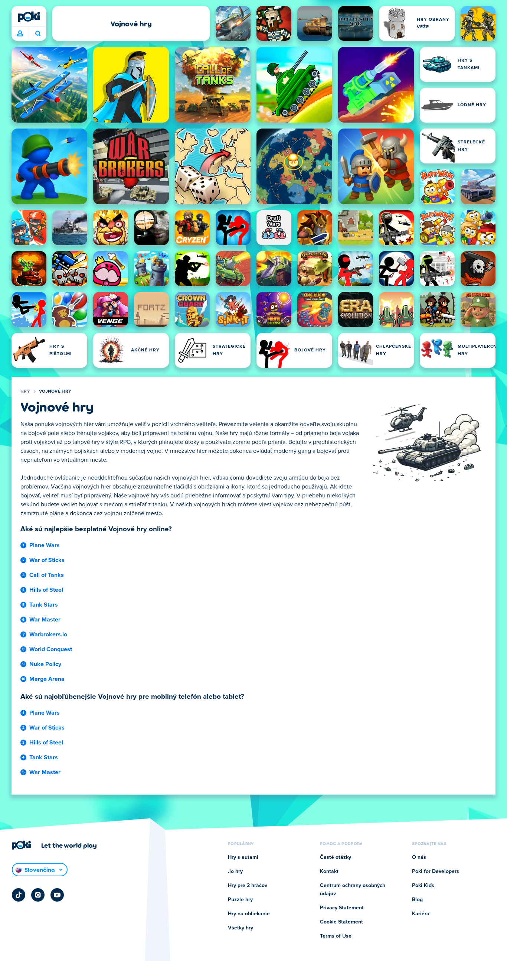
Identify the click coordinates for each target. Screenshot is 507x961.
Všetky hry (240, 928)
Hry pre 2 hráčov (247, 885)
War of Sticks (47, 560)
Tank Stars (43, 605)
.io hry (235, 871)
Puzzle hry (240, 899)
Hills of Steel (46, 590)
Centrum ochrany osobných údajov (352, 889)
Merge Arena (47, 679)
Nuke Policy (45, 664)
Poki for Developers (435, 871)
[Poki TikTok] (18, 895)
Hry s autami (243, 857)
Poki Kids (423, 885)
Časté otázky (335, 857)
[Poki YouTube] (57, 895)
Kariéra (420, 913)
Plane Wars (44, 545)
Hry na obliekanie (249, 913)
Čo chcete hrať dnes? (37, 34)
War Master (44, 620)
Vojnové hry (55, 391)
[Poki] (29, 17)
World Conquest (50, 649)
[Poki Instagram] (38, 895)
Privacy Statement (342, 907)
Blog (417, 899)
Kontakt (329, 871)
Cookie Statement (341, 922)
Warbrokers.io (48, 634)
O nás (419, 857)
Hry (25, 391)
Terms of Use (335, 936)
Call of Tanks (46, 575)
